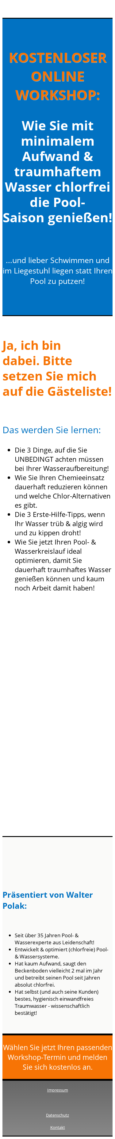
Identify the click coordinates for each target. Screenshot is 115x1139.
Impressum (57, 1090)
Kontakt (57, 1127)
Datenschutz (57, 1115)
